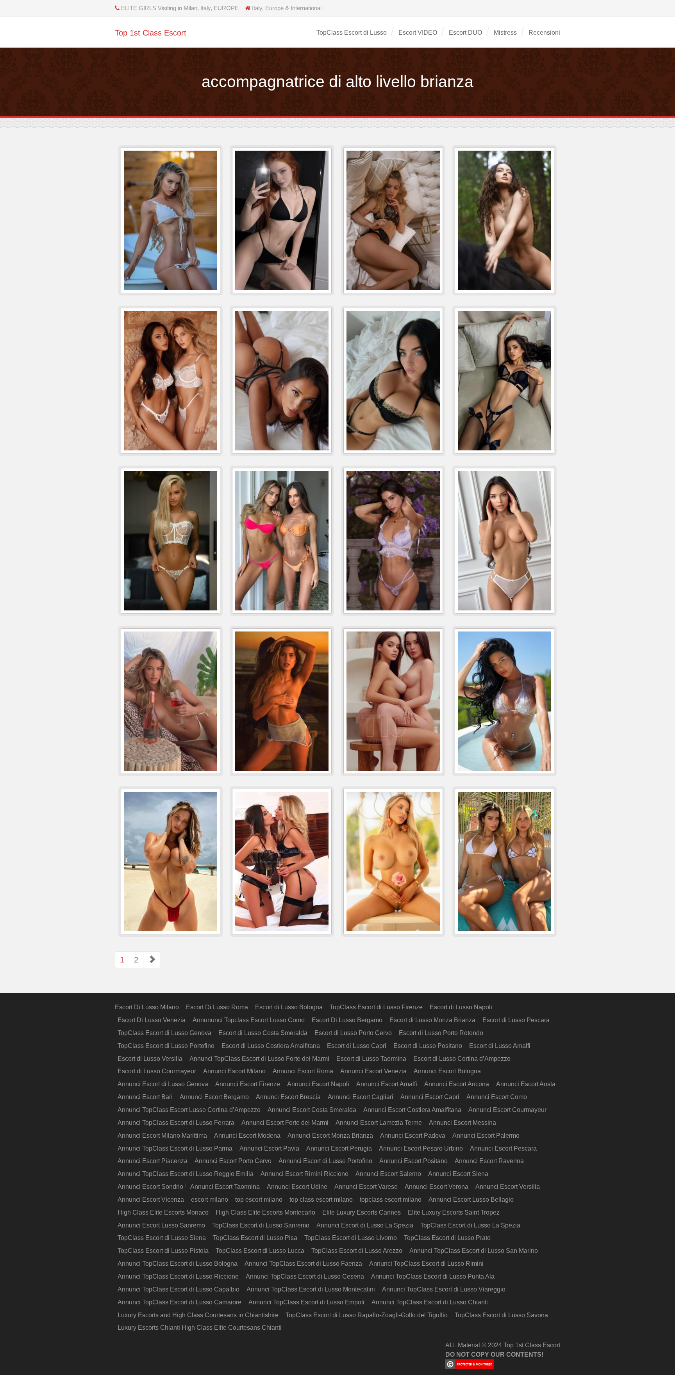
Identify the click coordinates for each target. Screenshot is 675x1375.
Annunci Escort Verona (436, 1186)
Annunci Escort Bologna (447, 1071)
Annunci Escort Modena (247, 1135)
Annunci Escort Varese (366, 1186)
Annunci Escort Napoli (318, 1084)
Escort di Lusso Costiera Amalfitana (270, 1045)
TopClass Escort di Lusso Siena (162, 1237)
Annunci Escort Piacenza (153, 1161)
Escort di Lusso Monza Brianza (432, 1020)
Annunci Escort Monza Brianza (330, 1135)
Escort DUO (465, 32)
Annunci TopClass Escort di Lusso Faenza (303, 1263)
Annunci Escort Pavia (269, 1148)
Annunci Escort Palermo (486, 1135)
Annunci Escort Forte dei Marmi (285, 1122)
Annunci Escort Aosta (525, 1084)
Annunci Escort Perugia (339, 1148)
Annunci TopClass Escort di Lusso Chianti (429, 1302)
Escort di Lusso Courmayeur (157, 1071)
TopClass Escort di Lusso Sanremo (260, 1225)
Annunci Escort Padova (412, 1135)
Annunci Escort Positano (413, 1161)
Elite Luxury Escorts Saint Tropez (454, 1212)
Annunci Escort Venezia (373, 1071)
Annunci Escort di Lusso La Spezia (364, 1225)
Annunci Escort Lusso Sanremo (161, 1225)
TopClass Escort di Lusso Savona (501, 1315)
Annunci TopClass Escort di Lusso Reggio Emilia (186, 1173)
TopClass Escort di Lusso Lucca (260, 1250)
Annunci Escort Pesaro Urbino (421, 1148)
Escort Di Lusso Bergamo (347, 1020)
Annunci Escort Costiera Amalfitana (412, 1109)
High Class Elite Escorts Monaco (163, 1212)
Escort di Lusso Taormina (371, 1058)
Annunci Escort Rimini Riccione (304, 1173)
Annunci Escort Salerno (388, 1173)
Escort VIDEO (417, 32)
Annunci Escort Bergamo (214, 1097)
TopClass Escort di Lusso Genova (164, 1033)
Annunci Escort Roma (303, 1071)
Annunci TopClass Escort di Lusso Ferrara (176, 1122)
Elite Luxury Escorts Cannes (361, 1212)
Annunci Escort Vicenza (151, 1199)
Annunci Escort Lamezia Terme (379, 1122)
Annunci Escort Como (496, 1097)
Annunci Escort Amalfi (386, 1084)
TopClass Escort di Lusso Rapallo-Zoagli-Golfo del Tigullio (367, 1315)
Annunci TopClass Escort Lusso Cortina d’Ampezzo (189, 1109)
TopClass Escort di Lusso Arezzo (356, 1250)
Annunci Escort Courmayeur (507, 1109)
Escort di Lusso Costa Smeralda (262, 1033)
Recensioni (544, 32)
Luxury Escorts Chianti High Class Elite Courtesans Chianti (200, 1327)
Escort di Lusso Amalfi (499, 1045)
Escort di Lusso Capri (356, 1045)
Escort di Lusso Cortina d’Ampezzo (462, 1058)
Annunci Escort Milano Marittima (162, 1135)
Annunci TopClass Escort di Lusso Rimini (426, 1263)
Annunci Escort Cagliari (360, 1097)
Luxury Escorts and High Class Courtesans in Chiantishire (198, 1315)
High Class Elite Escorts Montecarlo (265, 1212)
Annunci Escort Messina (462, 1122)
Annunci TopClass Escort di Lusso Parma (175, 1148)
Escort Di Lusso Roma (217, 1007)
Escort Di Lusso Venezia (152, 1020)
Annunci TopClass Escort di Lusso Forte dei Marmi (259, 1058)
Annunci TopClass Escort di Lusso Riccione (178, 1276)
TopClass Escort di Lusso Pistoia (163, 1250)
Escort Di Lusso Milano (147, 1007)
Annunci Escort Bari (145, 1097)
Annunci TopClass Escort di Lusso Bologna (178, 1263)
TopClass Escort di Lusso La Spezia (470, 1225)
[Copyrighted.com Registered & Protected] (502, 1364)
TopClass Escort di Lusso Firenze (376, 1007)
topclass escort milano (390, 1199)
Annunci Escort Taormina (225, 1186)
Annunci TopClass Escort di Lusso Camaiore (179, 1302)
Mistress (505, 32)
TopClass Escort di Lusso (351, 32)
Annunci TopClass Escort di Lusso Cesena (305, 1276)
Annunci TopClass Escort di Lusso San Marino (473, 1250)
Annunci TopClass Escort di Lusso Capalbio (178, 1289)
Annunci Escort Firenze (247, 1084)
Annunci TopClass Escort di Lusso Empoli (306, 1302)
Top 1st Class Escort (150, 32)
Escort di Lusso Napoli (461, 1007)
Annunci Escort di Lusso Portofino (325, 1161)
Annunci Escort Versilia (507, 1186)
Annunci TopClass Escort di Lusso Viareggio (443, 1289)
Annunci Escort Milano (234, 1071)
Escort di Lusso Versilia (150, 1058)
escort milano (209, 1199)
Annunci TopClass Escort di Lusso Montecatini (310, 1289)
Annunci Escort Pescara (503, 1148)
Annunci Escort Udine (297, 1186)
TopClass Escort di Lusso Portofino (166, 1045)
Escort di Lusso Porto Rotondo (441, 1033)
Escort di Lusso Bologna (289, 1007)
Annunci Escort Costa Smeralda (312, 1109)
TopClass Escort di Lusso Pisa (255, 1237)
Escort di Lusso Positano (427, 1045)
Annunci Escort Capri (429, 1097)
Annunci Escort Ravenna (489, 1161)
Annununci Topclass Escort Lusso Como (249, 1020)
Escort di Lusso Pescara (516, 1020)
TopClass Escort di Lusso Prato (447, 1237)
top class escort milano (321, 1199)
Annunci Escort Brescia (288, 1097)
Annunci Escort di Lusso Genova (163, 1084)
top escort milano (258, 1199)
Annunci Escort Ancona (456, 1084)
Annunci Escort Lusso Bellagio (471, 1199)
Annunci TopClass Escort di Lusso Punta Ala (433, 1276)
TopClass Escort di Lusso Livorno (350, 1237)
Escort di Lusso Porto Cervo (353, 1033)
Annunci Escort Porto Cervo (233, 1161)
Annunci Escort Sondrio (150, 1186)
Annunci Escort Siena (458, 1173)
